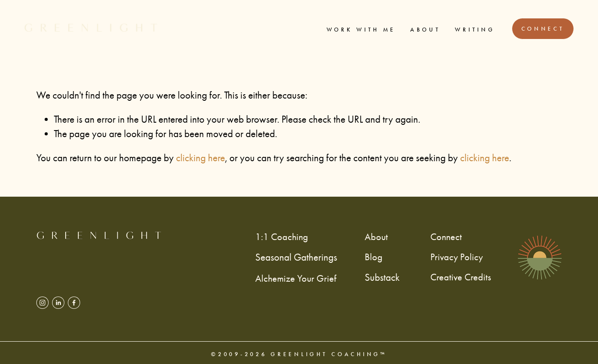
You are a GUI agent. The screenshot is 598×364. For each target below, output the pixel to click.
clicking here (200, 158)
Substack (382, 277)
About (425, 29)
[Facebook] (74, 303)
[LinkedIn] (58, 303)
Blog (374, 256)
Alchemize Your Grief (295, 278)
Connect (543, 28)
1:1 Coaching (281, 236)
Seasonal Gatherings (296, 257)
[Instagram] (42, 303)
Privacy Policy (456, 256)
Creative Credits (460, 277)
